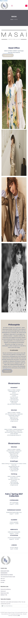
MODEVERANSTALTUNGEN (7, 574)
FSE (19, 615)
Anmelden (3, 580)
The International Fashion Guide (8, 576)
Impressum (3, 591)
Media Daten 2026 (5, 593)
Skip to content (4, 0)
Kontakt (2, 582)
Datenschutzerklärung (6, 589)
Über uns (3, 578)
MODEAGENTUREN (5, 571)
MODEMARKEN (4, 573)
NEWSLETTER (4, 595)
